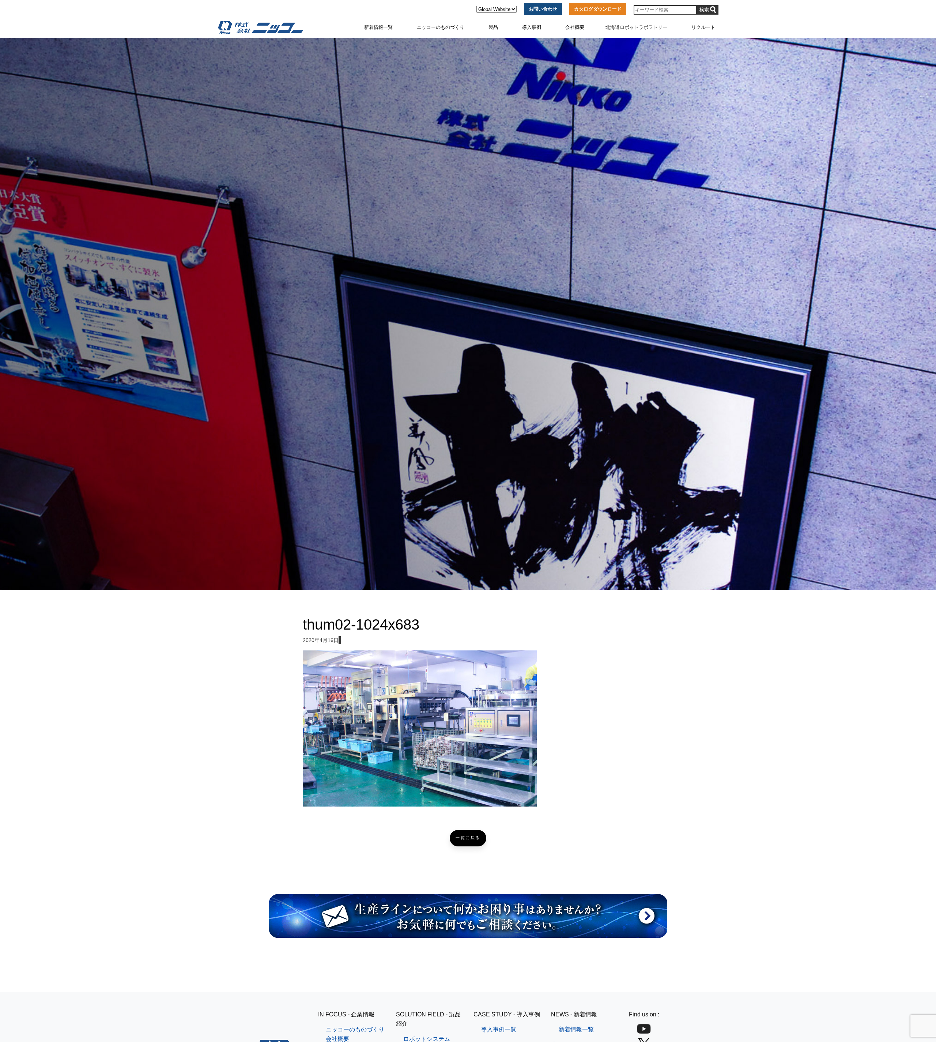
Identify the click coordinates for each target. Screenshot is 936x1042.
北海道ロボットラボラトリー (636, 27)
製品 (493, 27)
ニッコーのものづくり (440, 27)
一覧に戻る (468, 837)
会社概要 (574, 27)
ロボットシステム (426, 1039)
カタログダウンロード (598, 9)
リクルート (703, 27)
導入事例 (531, 27)
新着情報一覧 (378, 27)
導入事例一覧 (498, 1029)
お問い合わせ (543, 9)
